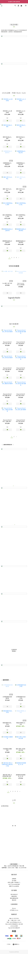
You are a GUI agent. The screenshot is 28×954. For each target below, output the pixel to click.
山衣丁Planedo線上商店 (14, 884)
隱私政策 (14, 900)
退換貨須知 (14, 896)
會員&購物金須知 (14, 898)
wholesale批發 (14, 926)
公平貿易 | (12, 910)
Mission (14, 908)
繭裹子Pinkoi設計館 (14, 886)
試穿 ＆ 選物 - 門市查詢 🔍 (14, 882)
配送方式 (15, 894)
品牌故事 (14, 878)
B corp (16, 910)
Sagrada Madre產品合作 (14, 928)
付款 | (11, 894)
